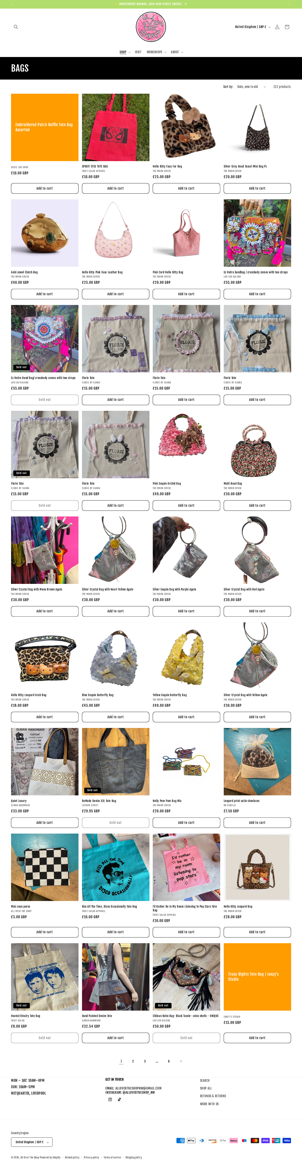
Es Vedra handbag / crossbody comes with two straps (256, 272)
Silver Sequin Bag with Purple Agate (174, 589)
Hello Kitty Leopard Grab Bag (28, 695)
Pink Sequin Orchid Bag (167, 483)
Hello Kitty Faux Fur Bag (167, 166)
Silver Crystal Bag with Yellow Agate (246, 695)
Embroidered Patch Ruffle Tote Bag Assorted (44, 127)
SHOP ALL (206, 1088)
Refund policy (72, 1157)
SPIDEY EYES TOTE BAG (95, 166)
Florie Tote (88, 378)
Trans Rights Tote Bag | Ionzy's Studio (253, 977)
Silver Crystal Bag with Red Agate (244, 589)
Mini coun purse (20, 906)
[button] (16, 27)
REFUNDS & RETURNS (213, 1096)
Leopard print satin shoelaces (242, 801)
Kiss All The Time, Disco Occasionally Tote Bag (109, 906)
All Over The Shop (30, 1157)
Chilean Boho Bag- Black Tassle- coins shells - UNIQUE (186, 1016)
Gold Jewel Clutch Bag (24, 272)
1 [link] (121, 1061)
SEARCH (205, 1080)
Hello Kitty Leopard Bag (238, 906)
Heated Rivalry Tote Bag (25, 1016)
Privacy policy (91, 1157)
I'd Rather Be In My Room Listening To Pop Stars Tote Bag (185, 908)
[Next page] (181, 1061)
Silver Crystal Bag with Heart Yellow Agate (108, 589)
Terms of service (112, 1157)
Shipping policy (134, 1157)
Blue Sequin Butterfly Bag (98, 695)
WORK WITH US (209, 1104)
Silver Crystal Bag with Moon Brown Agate (36, 589)
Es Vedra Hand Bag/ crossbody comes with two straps (43, 378)
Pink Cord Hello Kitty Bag (168, 272)
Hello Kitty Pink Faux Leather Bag (102, 272)
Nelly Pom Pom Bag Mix (167, 801)
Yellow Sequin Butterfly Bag (170, 695)
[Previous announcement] (12, 4)
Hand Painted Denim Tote (97, 1016)
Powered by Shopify (50, 1157)
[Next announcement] (289, 4)
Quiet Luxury (19, 801)
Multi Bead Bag (233, 483)
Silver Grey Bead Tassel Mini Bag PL (245, 166)
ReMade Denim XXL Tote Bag (99, 801)
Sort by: (228, 87)
